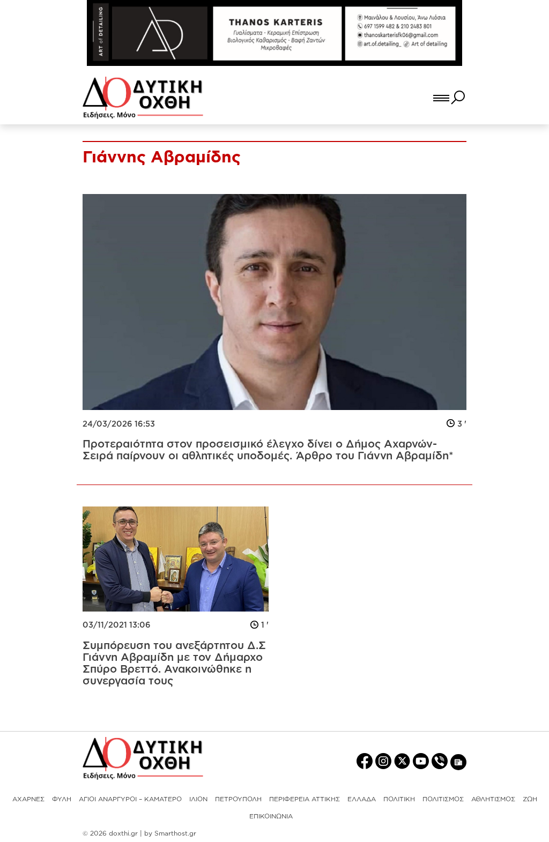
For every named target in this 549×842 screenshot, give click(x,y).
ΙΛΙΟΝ (198, 798)
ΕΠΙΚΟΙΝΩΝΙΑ (271, 816)
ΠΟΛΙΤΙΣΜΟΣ (443, 798)
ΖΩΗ (530, 798)
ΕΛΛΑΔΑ (361, 798)
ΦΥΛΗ (61, 798)
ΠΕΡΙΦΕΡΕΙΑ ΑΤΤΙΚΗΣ (304, 798)
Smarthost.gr (175, 833)
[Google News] (458, 761)
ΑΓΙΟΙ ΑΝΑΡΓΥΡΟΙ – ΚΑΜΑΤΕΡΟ (130, 798)
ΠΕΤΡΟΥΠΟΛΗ (238, 798)
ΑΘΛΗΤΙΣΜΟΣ (493, 798)
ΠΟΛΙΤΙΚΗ (399, 798)
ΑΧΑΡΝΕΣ (28, 798)
